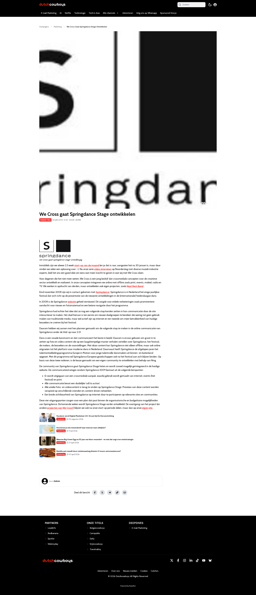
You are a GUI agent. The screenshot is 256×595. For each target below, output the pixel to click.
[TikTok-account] (197, 560)
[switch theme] (210, 5)
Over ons (115, 571)
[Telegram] (109, 492)
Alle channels (109, 13)
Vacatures (61, 419)
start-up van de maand (86, 265)
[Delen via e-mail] (124, 492)
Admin (78, 220)
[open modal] (215, 4)
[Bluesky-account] (210, 560)
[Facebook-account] (178, 560)
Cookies (144, 571)
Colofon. (155, 571)
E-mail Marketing (48, 13)
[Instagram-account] (184, 560)
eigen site (147, 407)
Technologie (79, 13)
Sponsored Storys (168, 13)
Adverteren (127, 13)
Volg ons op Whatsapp (146, 13)
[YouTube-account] (203, 560)
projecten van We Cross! (60, 407)
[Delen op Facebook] (94, 492)
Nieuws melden (130, 571)
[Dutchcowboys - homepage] (52, 4)
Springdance (102, 292)
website (72, 301)
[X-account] (171, 560)
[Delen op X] (102, 492)
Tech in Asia (94, 13)
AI (61, 13)
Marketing (45, 220)
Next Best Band (135, 286)
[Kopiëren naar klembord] (117, 492)
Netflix (68, 13)
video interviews (102, 269)
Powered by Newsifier (128, 586)
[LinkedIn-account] (191, 560)
